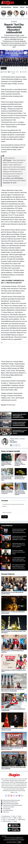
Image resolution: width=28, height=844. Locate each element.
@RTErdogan (7, 160)
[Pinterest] (11, 795)
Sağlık (15, 817)
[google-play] (14, 830)
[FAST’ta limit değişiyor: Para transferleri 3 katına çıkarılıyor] (21, 457)
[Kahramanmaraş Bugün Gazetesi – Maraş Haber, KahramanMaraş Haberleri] (7, 2)
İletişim (15, 821)
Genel (13, 816)
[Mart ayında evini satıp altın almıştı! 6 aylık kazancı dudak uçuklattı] (21, 486)
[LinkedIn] (16, 795)
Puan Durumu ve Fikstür (8, 807)
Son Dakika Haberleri (8, 810)
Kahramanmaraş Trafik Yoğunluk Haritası (12, 805)
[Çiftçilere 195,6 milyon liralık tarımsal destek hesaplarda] (7, 486)
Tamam (19, 842)
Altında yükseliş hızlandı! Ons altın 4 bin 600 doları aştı (20, 477)
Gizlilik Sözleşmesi (6, 821)
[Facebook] (13, 445)
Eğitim (20, 817)
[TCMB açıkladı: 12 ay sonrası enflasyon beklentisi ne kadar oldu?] (7, 457)
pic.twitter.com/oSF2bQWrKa (13, 178)
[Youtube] (19, 795)
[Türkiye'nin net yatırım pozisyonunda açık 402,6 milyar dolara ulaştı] (7, 471)
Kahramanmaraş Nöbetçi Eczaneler (11, 800)
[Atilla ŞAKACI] (4, 441)
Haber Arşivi (6, 812)
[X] (8, 795)
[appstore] (14, 825)
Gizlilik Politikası (21, 819)
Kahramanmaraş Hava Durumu (10, 801)
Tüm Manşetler (6, 808)
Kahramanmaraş (6, 7)
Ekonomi (14, 21)
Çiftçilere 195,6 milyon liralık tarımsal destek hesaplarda (7, 492)
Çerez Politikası (11, 819)
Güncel (22, 7)
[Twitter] (16, 445)
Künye (3, 819)
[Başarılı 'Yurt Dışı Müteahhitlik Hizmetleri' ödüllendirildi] (14, 58)
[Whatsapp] (22, 795)
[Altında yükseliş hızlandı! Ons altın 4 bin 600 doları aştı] (21, 471)
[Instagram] (19, 445)
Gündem (15, 7)
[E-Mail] (11, 445)
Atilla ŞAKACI (5, 71)
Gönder (4, 516)
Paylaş (4, 68)
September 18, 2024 (9, 183)
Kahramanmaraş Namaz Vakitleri (10, 803)
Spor (10, 817)
